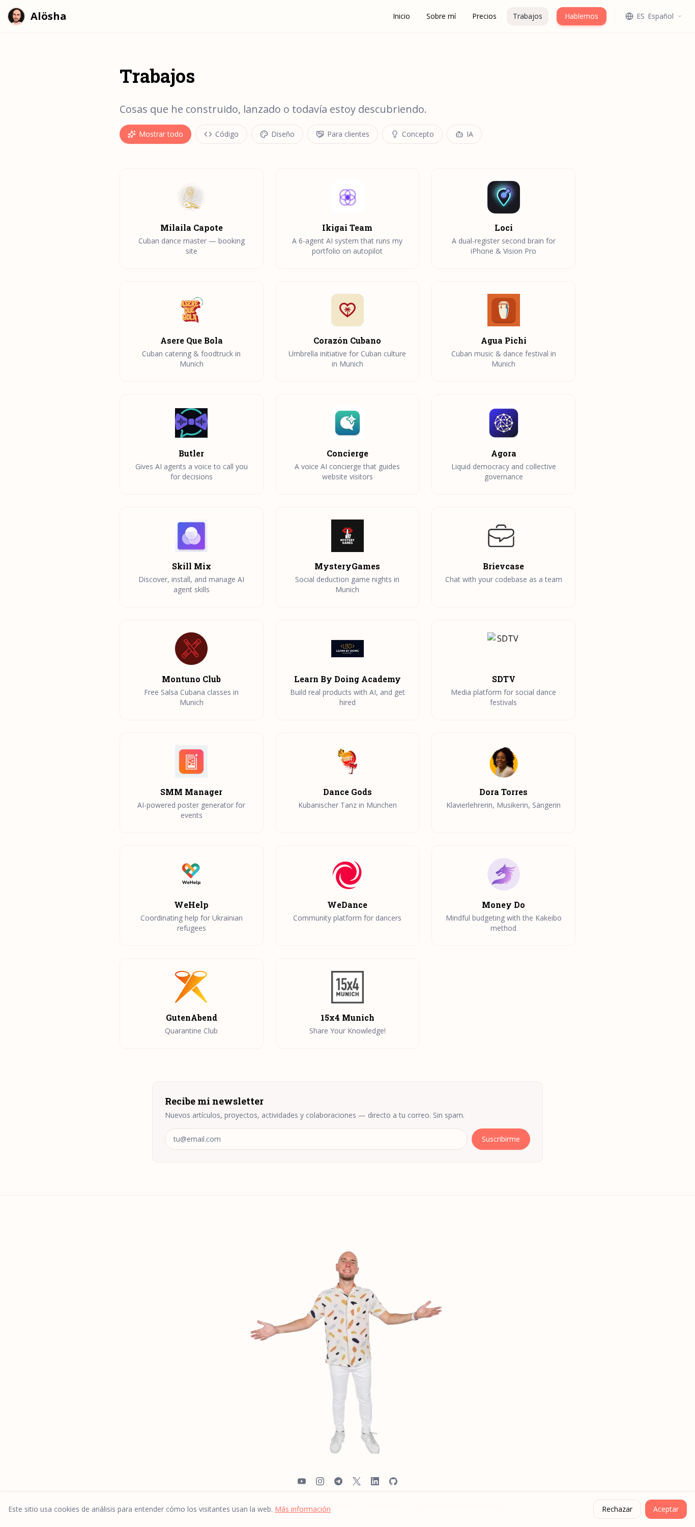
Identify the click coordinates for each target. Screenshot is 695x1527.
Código (227, 134)
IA (470, 134)
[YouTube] (302, 1482)
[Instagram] (320, 1482)
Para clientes (348, 134)
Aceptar (666, 1509)
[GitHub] (393, 1482)
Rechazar (617, 1509)
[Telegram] (338, 1482)
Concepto (418, 134)
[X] (357, 1482)
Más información (303, 1509)
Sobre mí (441, 16)
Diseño (283, 134)
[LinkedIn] (375, 1482)
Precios (484, 16)
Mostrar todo (161, 134)
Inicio (401, 16)
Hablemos (581, 16)
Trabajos (527, 16)
